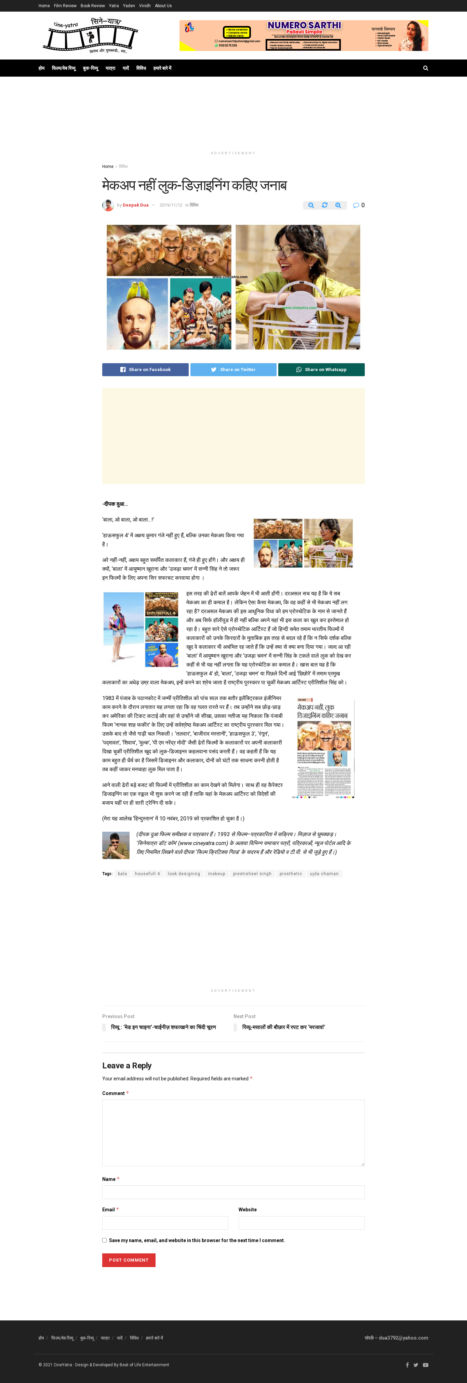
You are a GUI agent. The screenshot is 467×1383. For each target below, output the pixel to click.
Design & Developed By (97, 1364)
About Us (163, 5)
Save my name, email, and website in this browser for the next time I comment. (197, 1240)
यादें (126, 68)
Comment (115, 1093)
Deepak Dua (136, 205)
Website (248, 1209)
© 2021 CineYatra (55, 1364)
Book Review (93, 5)
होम (41, 68)
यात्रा (110, 68)
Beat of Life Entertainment (144, 1364)
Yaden (129, 5)
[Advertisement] (233, 120)
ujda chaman (324, 873)
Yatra (114, 5)
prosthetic (291, 873)
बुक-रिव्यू (90, 68)
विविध (141, 68)
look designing (184, 873)
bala (122, 873)
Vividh (145, 5)
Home (44, 5)
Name (111, 1179)
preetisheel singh (252, 873)
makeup (216, 873)
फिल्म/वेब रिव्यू (64, 68)
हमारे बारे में (162, 68)
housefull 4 (147, 873)
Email (110, 1209)
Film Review (65, 5)
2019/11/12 (171, 205)
